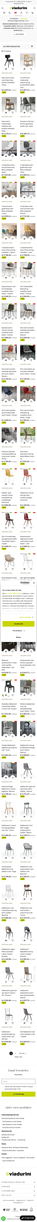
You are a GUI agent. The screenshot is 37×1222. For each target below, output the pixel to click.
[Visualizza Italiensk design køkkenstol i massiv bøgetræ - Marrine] (5, 777)
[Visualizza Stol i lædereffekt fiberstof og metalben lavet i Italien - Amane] (24, 277)
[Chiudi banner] (34, 583)
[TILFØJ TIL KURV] (24, 360)
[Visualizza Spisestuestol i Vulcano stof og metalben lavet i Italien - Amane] (5, 318)
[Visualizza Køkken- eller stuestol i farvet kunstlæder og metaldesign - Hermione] (5, 483)
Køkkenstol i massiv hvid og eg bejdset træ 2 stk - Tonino (9, 828)
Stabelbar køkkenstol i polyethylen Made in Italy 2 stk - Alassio (9, 706)
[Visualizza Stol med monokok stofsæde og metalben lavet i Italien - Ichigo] (24, 401)
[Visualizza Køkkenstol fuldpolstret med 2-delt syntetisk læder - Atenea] (24, 981)
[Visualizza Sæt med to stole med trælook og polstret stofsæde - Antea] (5, 68)
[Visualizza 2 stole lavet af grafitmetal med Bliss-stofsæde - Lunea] (5, 197)
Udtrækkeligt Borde (10, 1115)
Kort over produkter (8, 1200)
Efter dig (21, 1053)
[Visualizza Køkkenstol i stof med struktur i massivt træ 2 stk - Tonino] (24, 899)
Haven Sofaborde (8, 1161)
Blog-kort (30, 1200)
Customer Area (8, 1191)
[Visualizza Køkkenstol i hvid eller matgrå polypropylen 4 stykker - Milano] (24, 816)
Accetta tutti (18, 624)
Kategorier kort (20, 1200)
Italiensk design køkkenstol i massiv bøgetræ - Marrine (9, 789)
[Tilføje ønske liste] (12, 68)
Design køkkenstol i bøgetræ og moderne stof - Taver (9, 747)
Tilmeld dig (19, 1094)
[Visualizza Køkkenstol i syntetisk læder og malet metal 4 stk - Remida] (5, 1022)
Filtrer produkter (11, 46)
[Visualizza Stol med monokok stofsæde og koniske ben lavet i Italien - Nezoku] (5, 360)
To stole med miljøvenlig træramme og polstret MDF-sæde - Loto (27, 82)
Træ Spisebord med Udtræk (11, 1121)
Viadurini (6, 1186)
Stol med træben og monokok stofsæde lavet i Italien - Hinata (27, 371)
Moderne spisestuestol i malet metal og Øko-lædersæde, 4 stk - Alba (9, 665)
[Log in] (21, 13)
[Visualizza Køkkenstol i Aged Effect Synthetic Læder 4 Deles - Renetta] (5, 940)
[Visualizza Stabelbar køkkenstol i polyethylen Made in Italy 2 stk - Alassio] (5, 695)
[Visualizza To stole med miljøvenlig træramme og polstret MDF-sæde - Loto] (24, 68)
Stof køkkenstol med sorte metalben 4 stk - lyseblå (27, 1034)
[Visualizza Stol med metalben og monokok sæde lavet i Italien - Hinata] (5, 401)
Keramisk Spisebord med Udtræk (13, 1118)
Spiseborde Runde (8, 1135)
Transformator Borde (9, 1140)
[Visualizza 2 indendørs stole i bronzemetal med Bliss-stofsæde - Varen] (5, 156)
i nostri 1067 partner (14, 593)
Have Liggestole (7, 1157)
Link (18, 1089)
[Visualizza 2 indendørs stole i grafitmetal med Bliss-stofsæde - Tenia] (24, 156)
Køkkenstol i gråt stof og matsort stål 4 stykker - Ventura (27, 789)
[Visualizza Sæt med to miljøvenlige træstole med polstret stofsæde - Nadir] (5, 112)
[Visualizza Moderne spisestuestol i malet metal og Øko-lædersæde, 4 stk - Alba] (5, 651)
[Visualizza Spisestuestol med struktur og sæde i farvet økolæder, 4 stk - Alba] (24, 651)
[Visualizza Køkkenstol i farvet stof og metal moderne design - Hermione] (24, 483)
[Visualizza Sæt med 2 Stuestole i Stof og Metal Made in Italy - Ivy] (24, 442)
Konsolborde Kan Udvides (11, 1127)
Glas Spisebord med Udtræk (12, 1124)
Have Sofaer (30, 1157)
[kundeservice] (9, 13)
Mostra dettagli (25, 617)
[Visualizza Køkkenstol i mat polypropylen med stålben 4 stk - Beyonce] (24, 857)
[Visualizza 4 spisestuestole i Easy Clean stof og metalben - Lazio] (24, 238)
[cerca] (2, 8)
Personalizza (17, 630)
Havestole (20, 1150)
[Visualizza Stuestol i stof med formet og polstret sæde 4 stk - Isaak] (24, 112)
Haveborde (21, 1140)
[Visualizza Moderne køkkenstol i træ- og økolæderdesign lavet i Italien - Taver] (24, 695)
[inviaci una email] (4, 13)
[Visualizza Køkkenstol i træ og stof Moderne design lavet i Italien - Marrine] (24, 736)
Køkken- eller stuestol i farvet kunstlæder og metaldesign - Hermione (7, 497)
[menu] (34, 8)
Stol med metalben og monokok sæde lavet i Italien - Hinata (9, 412)
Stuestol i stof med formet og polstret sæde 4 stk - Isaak (27, 124)
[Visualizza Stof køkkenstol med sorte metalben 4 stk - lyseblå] (24, 1022)
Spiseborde (7, 1131)
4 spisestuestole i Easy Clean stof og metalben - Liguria (8, 250)
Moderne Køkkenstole (20, 1147)
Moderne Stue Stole (9, 1150)
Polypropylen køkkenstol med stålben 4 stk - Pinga (9, 869)
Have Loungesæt (19, 1157)
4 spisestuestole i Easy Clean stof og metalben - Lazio (27, 250)
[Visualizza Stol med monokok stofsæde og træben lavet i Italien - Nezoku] (24, 318)
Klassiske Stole (7, 1147)
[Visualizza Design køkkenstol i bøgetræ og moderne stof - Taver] (5, 736)
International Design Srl (13, 1182)
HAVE (4, 1154)
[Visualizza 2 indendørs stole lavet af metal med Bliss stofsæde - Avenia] (24, 197)
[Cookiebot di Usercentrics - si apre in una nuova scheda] (21, 583)
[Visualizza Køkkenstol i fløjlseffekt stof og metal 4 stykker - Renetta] (24, 940)
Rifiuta (18, 637)
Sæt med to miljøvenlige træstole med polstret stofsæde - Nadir (8, 126)
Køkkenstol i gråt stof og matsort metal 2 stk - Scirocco (9, 993)
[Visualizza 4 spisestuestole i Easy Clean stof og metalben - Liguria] (5, 238)
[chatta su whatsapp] (3, 1218)
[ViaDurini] (18, 7)
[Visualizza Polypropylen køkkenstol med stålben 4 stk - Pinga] (5, 857)
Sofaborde (5, 1137)
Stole (4, 1144)
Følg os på (6, 1195)
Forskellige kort (18, 1202)
